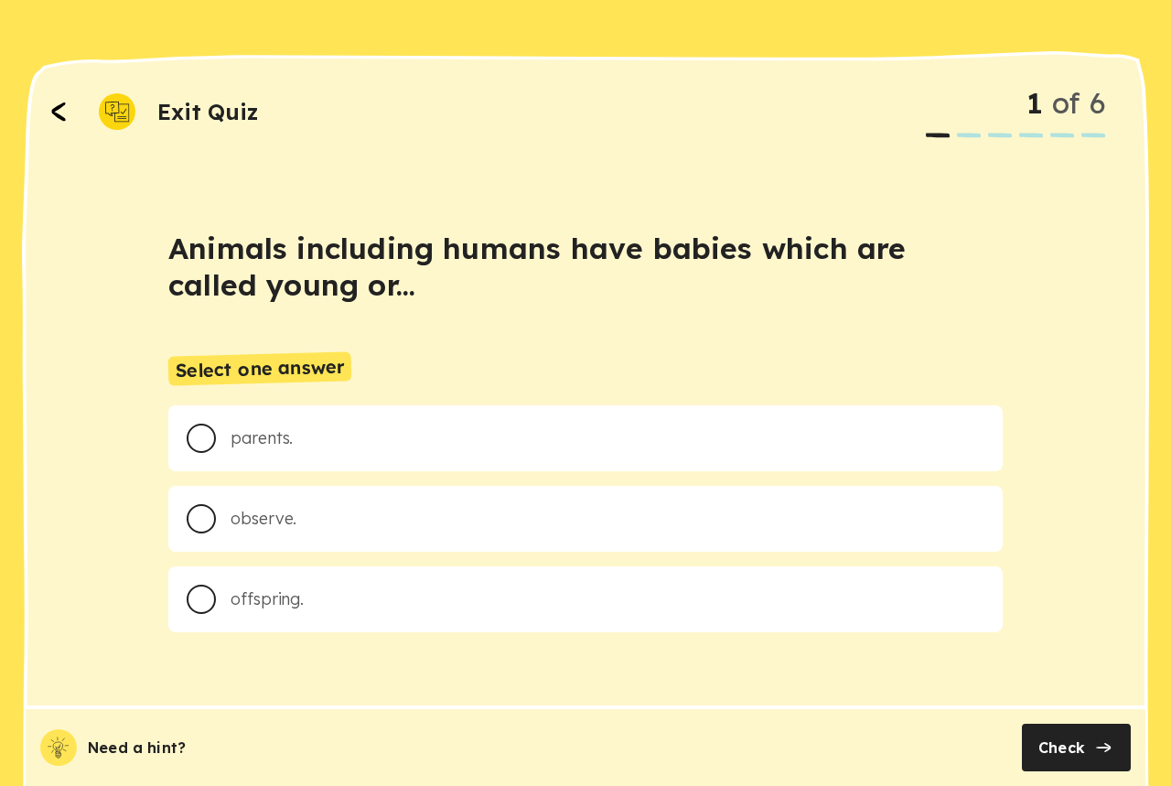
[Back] (58, 111)
